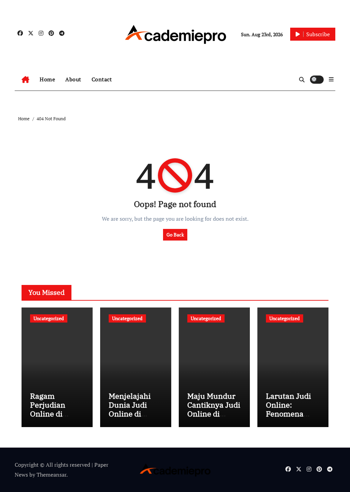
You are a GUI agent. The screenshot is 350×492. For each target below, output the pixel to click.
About (73, 79)
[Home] (25, 79)
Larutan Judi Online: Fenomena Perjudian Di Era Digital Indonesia (288, 418)
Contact (102, 79)
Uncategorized (48, 318)
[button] (331, 79)
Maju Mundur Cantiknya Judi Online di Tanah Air (213, 409)
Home (47, 79)
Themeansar (51, 474)
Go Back (175, 234)
